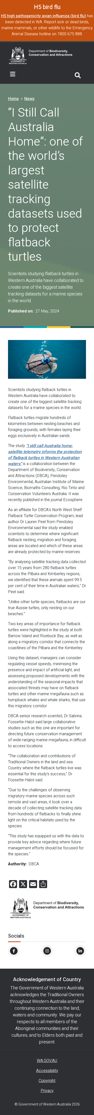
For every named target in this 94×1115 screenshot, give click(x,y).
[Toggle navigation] (12, 74)
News (29, 99)
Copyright (47, 1081)
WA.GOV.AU (47, 1061)
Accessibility (47, 1071)
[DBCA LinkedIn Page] (80, 951)
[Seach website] (77, 74)
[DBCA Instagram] (47, 951)
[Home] (40, 55)
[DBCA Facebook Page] (14, 951)
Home (13, 99)
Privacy (47, 1091)
